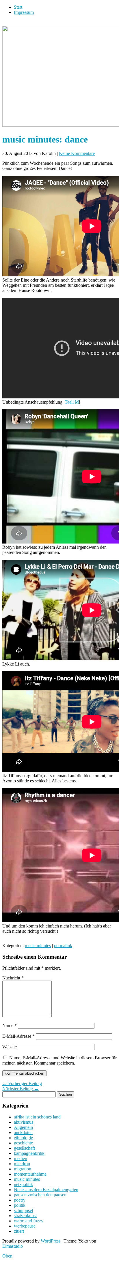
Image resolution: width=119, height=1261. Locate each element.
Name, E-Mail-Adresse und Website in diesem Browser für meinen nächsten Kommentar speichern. (59, 1060)
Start (18, 7)
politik (19, 1205)
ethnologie (23, 1137)
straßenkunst (25, 1215)
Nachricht (13, 977)
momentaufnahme (30, 1174)
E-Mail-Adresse (18, 1036)
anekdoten (23, 1132)
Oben (7, 1255)
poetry (19, 1200)
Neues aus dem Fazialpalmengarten (46, 1189)
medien (20, 1158)
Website (9, 1046)
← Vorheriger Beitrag (22, 1083)
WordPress (50, 1240)
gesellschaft (24, 1148)
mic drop (22, 1163)
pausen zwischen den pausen (40, 1194)
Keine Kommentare (77, 153)
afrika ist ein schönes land (37, 1116)
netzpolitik (23, 1184)
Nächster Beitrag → (20, 1088)
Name (9, 1025)
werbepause (25, 1225)
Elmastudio (12, 1246)
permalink (63, 945)
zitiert (19, 1231)
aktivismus (23, 1122)
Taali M (72, 402)
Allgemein (23, 1127)
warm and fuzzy (28, 1220)
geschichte (23, 1142)
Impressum (24, 12)
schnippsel (23, 1210)
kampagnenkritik (29, 1153)
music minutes (38, 945)
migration (22, 1168)
